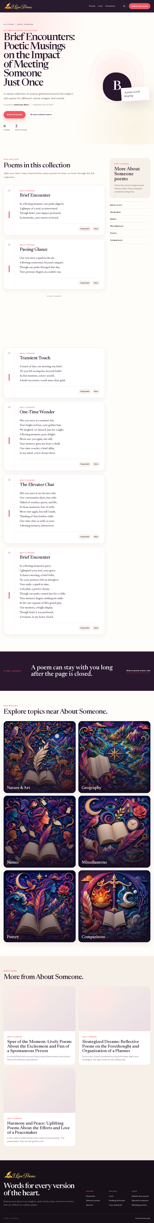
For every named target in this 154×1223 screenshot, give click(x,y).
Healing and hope (117, 1200)
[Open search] (124, 6)
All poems (9, 24)
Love (100, 6)
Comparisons (116, 240)
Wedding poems (139, 1205)
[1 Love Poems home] (18, 6)
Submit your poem (140, 6)
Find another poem (142, 1218)
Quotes (89, 1205)
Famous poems (93, 1200)
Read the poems (14, 114)
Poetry (113, 233)
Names (113, 219)
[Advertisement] (54, 320)
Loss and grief (115, 1205)
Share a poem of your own (138, 670)
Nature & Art (116, 205)
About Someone (25, 24)
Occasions (110, 6)
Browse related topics (41, 114)
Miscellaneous (116, 226)
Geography (115, 212)
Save (96, 229)
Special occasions (140, 1200)
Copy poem (84, 229)
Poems (92, 6)
